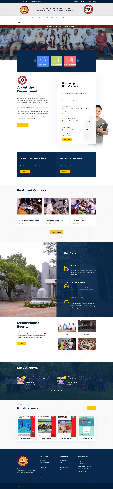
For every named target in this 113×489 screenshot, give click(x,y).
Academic (34, 17)
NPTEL (61, 472)
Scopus (61, 462)
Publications (59, 17)
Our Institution (43, 460)
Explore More (22, 125)
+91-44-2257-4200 (86, 466)
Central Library (43, 465)
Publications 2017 (66, 438)
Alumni (75, 17)
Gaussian (62, 465)
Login (90, 1)
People (28, 17)
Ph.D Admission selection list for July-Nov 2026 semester (24, 26)
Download (70, 17)
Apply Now (25, 171)
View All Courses (56, 232)
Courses (41, 17)
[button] (78, 60)
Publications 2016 (86, 438)
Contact (19, 22)
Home (18, 17)
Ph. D (41, 475)
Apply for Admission (44, 462)
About (22, 17)
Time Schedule (43, 467)
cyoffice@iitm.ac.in (85, 468)
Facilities (48, 17)
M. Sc (41, 477)
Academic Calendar (64, 467)
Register (94, 1)
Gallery (52, 17)
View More (67, 139)
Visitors (61, 469)
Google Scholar (63, 460)
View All (91, 408)
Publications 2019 (26, 438)
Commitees (82, 17)
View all (21, 343)
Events (64, 17)
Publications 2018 (46, 438)
